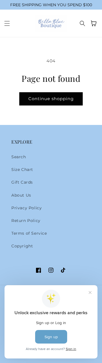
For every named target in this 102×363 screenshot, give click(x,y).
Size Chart (22, 169)
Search (18, 156)
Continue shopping (51, 98)
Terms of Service (29, 233)
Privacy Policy (26, 207)
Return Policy (26, 220)
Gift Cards (22, 182)
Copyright (22, 245)
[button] (7, 23)
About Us (21, 195)
